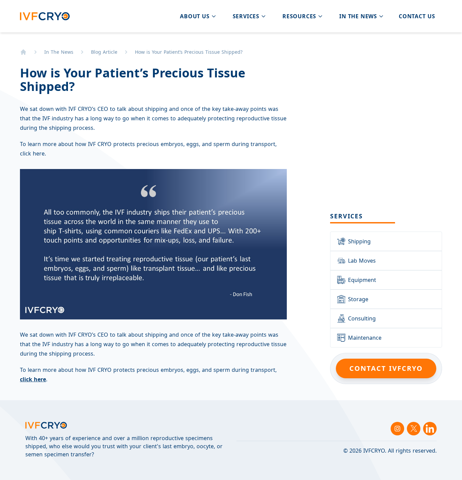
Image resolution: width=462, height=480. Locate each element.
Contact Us (417, 16)
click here (33, 379)
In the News (58, 52)
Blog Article (104, 52)
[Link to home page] (23, 52)
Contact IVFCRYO (386, 368)
